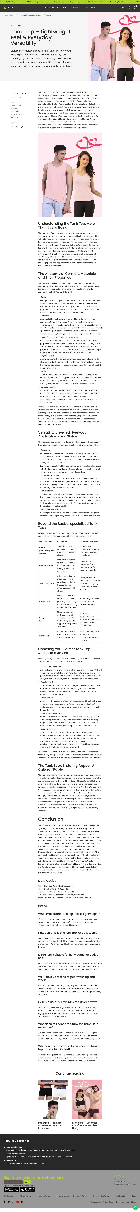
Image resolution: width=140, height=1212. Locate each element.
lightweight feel (17, 114)
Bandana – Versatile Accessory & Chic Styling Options (61, 895)
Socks (31, 1163)
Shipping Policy (44, 1196)
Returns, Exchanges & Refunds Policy (72, 1196)
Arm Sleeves (39, 1163)
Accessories (75, 7)
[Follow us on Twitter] (8, 1201)
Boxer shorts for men (66, 1150)
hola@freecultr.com (120, 1181)
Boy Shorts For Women (36, 1157)
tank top (14, 117)
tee (96, 858)
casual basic (16, 26)
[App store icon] (27, 1189)
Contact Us (8, 1196)
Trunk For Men (27, 1150)
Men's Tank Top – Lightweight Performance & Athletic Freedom (64, 898)
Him (58, 7)
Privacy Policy (25, 1196)
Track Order (89, 7)
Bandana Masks (22, 1163)
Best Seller (49, 7)
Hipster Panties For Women (16, 1157)
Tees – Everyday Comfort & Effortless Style (56, 886)
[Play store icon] (11, 1189)
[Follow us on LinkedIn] (22, 1202)
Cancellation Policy (101, 1196)
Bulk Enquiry (120, 1196)
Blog (11, 15)
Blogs (134, 1196)
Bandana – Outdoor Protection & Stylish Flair (57, 892)
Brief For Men (39, 1150)
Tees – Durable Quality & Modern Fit (53, 889)
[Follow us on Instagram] (13, 1202)
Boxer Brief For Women (55, 1157)
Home (6, 15)
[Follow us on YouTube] (17, 1202)
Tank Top (68, 1157)
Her (64, 7)
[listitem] (12, 127)
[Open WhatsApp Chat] (135, 1207)
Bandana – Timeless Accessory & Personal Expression (50, 1125)
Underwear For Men (13, 1150)
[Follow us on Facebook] (5, 1201)
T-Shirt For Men (52, 1150)
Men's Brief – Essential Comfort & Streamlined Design (85, 1125)
